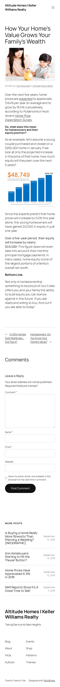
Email (8, 446)
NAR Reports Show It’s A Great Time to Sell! (21, 588)
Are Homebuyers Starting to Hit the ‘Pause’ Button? (17, 557)
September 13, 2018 (49, 556)
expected (25, 99)
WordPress (49, 680)
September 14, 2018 (49, 538)
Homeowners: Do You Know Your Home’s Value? (40, 338)
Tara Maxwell (23, 85)
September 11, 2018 (49, 589)
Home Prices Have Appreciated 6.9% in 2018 (17, 574)
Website (9, 461)
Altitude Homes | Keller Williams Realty (20, 7)
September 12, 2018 (49, 573)
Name (8, 432)
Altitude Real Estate (42, 85)
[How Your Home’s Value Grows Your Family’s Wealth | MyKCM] (30, 206)
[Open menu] (53, 7)
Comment (11, 392)
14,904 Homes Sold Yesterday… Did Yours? (15, 338)
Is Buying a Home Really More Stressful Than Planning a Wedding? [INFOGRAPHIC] (21, 538)
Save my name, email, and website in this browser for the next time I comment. (29, 478)
